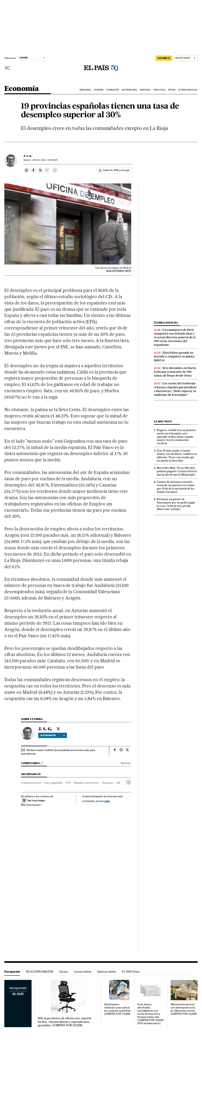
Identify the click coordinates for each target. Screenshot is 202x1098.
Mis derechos (129, 90)
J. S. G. (27, 156)
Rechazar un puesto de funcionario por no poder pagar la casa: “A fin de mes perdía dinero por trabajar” (176, 504)
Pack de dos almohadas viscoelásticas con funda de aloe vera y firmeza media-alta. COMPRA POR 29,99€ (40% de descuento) (150, 1014)
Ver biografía (48, 735)
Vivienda (98, 90)
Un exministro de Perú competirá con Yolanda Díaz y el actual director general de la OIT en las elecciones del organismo (175, 337)
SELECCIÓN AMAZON (39, 971)
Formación (112, 90)
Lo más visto (163, 421)
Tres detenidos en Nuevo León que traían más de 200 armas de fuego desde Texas (175, 371)
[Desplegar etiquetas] (128, 782)
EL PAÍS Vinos (131, 971)
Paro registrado (53, 782)
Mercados (85, 90)
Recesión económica (86, 782)
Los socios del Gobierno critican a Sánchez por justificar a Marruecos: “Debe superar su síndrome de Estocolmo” (175, 389)
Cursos (63, 971)
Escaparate (12, 971)
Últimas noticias (166, 322)
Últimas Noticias (187, 90)
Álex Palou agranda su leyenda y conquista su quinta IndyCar (174, 356)
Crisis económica (31, 782)
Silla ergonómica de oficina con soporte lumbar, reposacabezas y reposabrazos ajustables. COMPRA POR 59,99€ (64, 1022)
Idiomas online (106, 971)
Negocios (145, 90)
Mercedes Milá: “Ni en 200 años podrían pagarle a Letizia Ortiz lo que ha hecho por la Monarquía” (177, 471)
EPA (68, 782)
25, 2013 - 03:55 (45, 160)
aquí (107, 801)
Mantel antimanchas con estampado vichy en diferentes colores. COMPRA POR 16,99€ (184, 1009)
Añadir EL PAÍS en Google (116, 170)
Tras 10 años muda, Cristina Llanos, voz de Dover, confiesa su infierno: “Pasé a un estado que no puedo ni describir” (177, 455)
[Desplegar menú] (7, 68)
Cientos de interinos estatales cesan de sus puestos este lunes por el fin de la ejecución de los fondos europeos (176, 486)
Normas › (126, 763)
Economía (21, 89)
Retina (171, 90)
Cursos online (82, 971)
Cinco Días (159, 90)
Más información (31, 804)
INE (118, 782)
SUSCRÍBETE (163, 58)
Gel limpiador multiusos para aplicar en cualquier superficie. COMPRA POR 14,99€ (117, 1009)
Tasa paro (107, 782)
